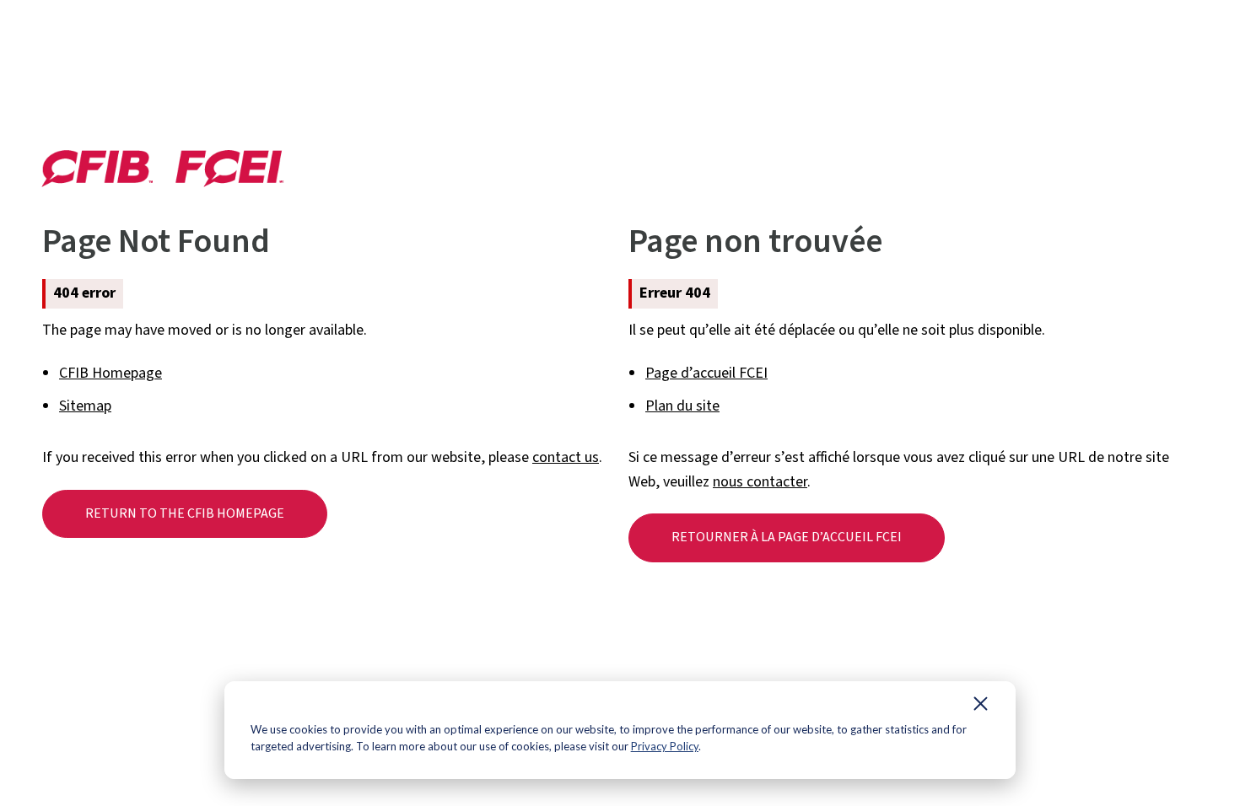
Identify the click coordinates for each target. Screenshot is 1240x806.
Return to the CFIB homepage (184, 513)
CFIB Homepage (110, 373)
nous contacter (760, 481)
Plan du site (682, 405)
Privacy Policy (664, 746)
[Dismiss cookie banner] (980, 707)
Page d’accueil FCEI (706, 373)
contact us (565, 457)
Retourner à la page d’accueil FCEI (786, 537)
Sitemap (85, 405)
